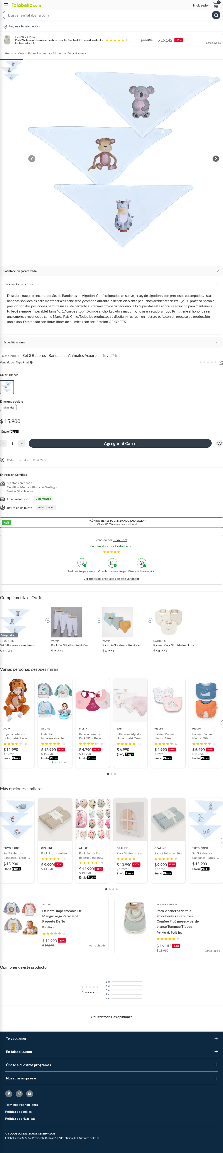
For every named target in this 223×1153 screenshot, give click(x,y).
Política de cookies (18, 1111)
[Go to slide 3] (115, 774)
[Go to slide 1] (108, 774)
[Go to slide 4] (117, 889)
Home (9, 53)
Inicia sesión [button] (201, 5)
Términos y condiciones (21, 1104)
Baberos (80, 53)
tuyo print (120, 540)
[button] (111, 16)
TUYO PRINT (10, 356)
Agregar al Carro (120, 443)
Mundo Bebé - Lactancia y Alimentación (44, 53)
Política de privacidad (20, 1118)
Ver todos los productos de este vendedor (111, 578)
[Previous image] (31, 158)
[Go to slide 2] (111, 774)
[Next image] (215, 158)
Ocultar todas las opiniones (111, 1017)
